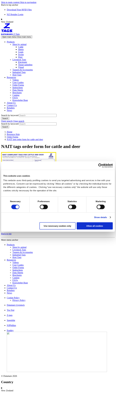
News (9, 110)
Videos (15, 80)
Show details (100, 217)
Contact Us (12, 105)
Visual (21, 67)
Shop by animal (19, 44)
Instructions (17, 87)
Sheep (21, 49)
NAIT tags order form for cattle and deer (25, 139)
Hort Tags (16, 75)
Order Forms (18, 85)
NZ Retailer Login (15, 14)
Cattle (20, 47)
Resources (11, 77)
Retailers (11, 108)
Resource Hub (13, 134)
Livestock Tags (19, 59)
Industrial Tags (19, 72)
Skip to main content (10, 2)
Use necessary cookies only (57, 226)
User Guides (18, 82)
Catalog (15, 95)
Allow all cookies (94, 226)
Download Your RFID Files (19, 9)
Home (9, 132)
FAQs (15, 97)
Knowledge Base (20, 100)
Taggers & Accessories (22, 70)
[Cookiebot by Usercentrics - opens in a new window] (100, 165)
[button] (12, 121)
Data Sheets (17, 90)
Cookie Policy (13, 298)
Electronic (22, 62)
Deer (20, 57)
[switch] (44, 207)
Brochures (17, 92)
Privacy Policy (18, 300)
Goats (20, 52)
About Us (11, 103)
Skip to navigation (28, 2)
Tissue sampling (25, 64)
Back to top (6, 233)
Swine (21, 54)
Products (11, 42)
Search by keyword (10, 115)
